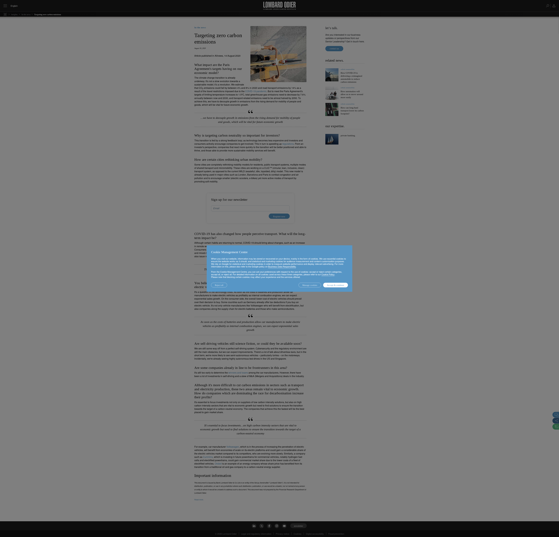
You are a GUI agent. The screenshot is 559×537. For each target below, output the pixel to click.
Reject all (219, 285)
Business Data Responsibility (282, 266)
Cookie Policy (328, 274)
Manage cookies (309, 285)
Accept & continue (335, 285)
